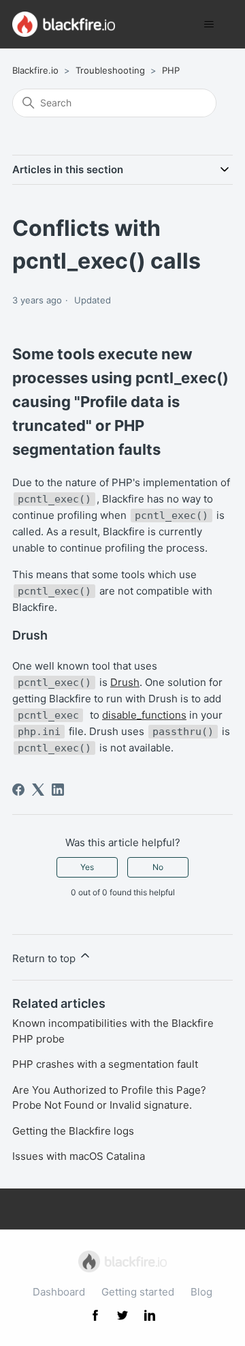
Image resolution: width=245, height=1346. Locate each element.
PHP (171, 70)
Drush (125, 682)
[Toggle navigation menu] (208, 24)
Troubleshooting (110, 70)
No (157, 867)
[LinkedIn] (58, 789)
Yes (87, 867)
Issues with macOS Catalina (78, 1156)
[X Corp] (38, 789)
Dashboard (59, 1291)
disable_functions (144, 714)
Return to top (45, 958)
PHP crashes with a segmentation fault (105, 1064)
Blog (201, 1291)
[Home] (63, 24)
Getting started (137, 1291)
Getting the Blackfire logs (73, 1130)
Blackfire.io (35, 70)
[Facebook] (18, 789)
